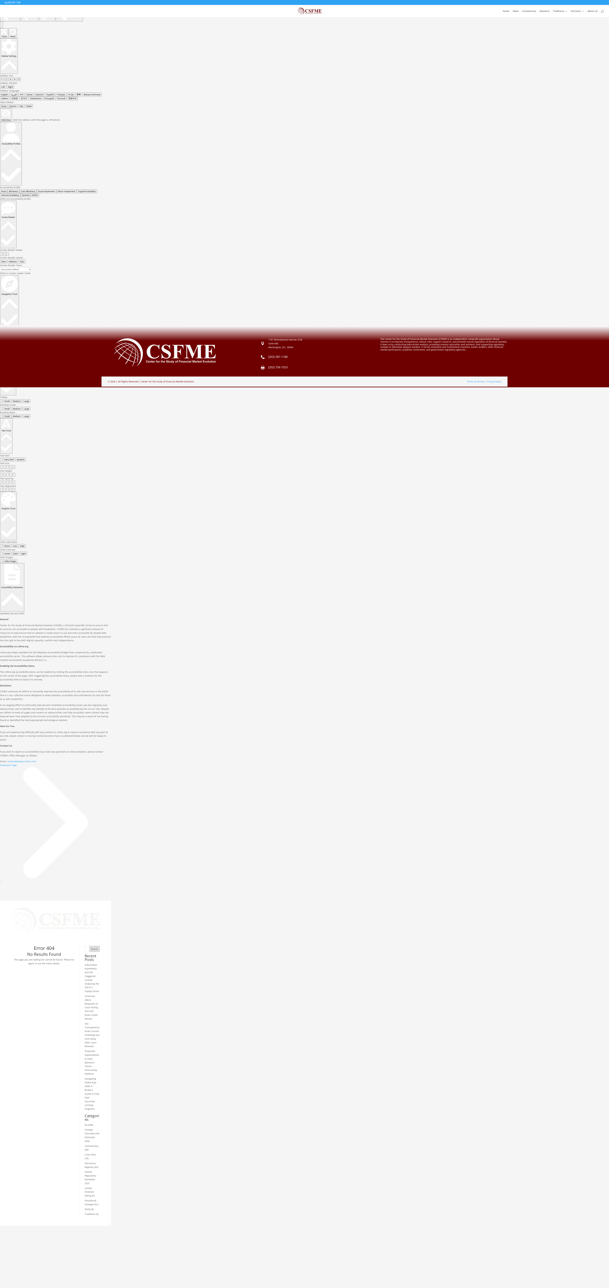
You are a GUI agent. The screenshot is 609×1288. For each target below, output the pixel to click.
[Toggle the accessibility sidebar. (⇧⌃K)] (1, 24)
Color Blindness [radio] (28, 191)
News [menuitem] (516, 11)
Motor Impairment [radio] (66, 191)
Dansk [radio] (30, 94)
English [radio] (4, 94)
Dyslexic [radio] (20, 459)
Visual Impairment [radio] (46, 191)
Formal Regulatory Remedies (90, 1175)
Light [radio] (23, 553)
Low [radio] (15, 545)
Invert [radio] (7, 553)
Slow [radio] (3, 261)
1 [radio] (1, 79)
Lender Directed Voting (89, 1192)
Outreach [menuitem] (576, 11)
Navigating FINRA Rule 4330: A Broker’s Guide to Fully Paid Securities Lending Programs (92, 1093)
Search (94, 948)
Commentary (91, 1145)
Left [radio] (3, 86)
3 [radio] (10, 79)
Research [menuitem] (545, 11)
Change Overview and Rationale (92, 1133)
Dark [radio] (15, 553)
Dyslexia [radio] (25, 195)
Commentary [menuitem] (529, 11)
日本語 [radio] (15, 98)
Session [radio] (12, 106)
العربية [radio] (14, 94)
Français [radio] (61, 94)
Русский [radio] (61, 98)
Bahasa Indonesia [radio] (92, 94)
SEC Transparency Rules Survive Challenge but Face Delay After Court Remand (92, 1035)
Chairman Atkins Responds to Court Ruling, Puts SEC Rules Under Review (91, 1007)
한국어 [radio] (24, 98)
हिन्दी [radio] (79, 94)
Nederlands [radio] (35, 98)
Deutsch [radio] (39, 94)
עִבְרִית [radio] (71, 94)
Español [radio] (50, 94)
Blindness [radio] (13, 191)
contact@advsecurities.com (21, 761)
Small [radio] (7, 401)
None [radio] (4, 191)
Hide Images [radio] (10, 561)
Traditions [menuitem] (558, 11)
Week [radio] (29, 106)
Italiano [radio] (4, 98)
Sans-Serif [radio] (9, 459)
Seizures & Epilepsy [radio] (10, 195)
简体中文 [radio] (73, 98)
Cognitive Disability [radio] (87, 191)
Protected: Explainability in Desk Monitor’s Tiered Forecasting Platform (92, 1062)
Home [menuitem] (506, 11)
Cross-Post (90, 1154)
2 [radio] (6, 79)
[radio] (1, 254)
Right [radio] (10, 86)
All (86, 1124)
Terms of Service (476, 381)
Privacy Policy (494, 381)
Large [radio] (26, 401)
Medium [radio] (13, 261)
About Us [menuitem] (593, 11)
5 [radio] (19, 79)
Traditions (90, 1214)
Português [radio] (49, 98)
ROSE (87, 1209)
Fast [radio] (22, 261)
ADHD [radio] (35, 195)
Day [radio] (21, 106)
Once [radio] (3, 106)
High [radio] (22, 545)
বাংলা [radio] (21, 94)
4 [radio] (14, 79)
